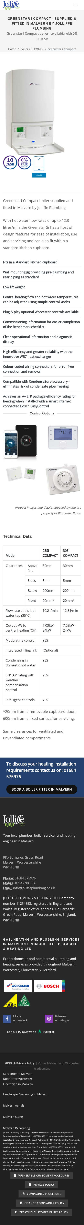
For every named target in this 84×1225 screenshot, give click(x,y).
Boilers (25, 49)
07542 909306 (25, 883)
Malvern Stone (13, 1117)
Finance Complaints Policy (44, 1203)
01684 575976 (25, 878)
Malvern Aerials (13, 1105)
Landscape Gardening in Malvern (26, 1094)
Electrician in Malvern (18, 1084)
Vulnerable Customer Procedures (44, 1175)
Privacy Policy (44, 1184)
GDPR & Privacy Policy (19, 1063)
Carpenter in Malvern (17, 1074)
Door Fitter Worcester (17, 1079)
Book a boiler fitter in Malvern (42, 789)
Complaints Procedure (43, 1194)
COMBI (38, 49)
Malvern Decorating (16, 1128)
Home (12, 49)
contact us (45, 770)
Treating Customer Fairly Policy (43, 1212)
